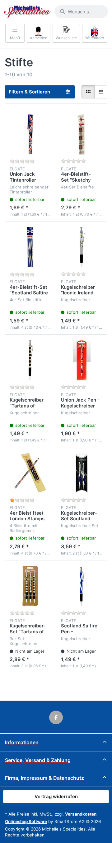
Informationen (22, 742)
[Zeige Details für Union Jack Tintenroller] (30, 134)
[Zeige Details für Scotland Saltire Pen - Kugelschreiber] (81, 586)
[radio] (88, 91)
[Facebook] (56, 717)
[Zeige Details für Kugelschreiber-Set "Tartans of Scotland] (30, 586)
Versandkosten (80, 814)
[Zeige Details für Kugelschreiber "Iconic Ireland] (81, 247)
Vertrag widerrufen (56, 796)
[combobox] (81, 11)
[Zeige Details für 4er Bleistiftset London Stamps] (30, 473)
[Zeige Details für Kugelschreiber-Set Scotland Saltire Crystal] (81, 473)
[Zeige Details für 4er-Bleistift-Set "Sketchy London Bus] (81, 134)
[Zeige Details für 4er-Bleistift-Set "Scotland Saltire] (30, 247)
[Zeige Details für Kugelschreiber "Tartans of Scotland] (30, 360)
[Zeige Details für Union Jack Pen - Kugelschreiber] (81, 360)
